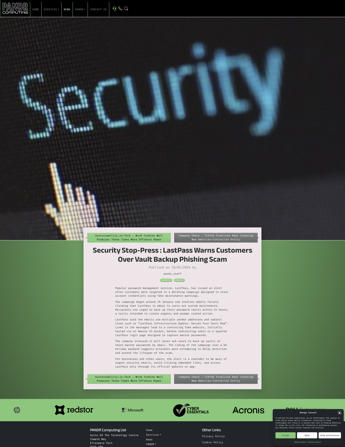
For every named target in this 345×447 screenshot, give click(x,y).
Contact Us (98, 9)
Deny (307, 435)
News (67, 9)
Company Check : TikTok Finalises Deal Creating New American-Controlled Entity (216, 237)
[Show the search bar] (126, 8)
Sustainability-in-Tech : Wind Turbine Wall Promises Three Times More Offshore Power (129, 237)
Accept (285, 435)
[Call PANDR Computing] (120, 8)
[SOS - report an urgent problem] (114, 8)
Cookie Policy (300, 442)
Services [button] (50, 9)
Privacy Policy (314, 442)
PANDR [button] (79, 9)
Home (35, 9)
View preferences (329, 435)
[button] (339, 412)
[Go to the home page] (15, 8)
